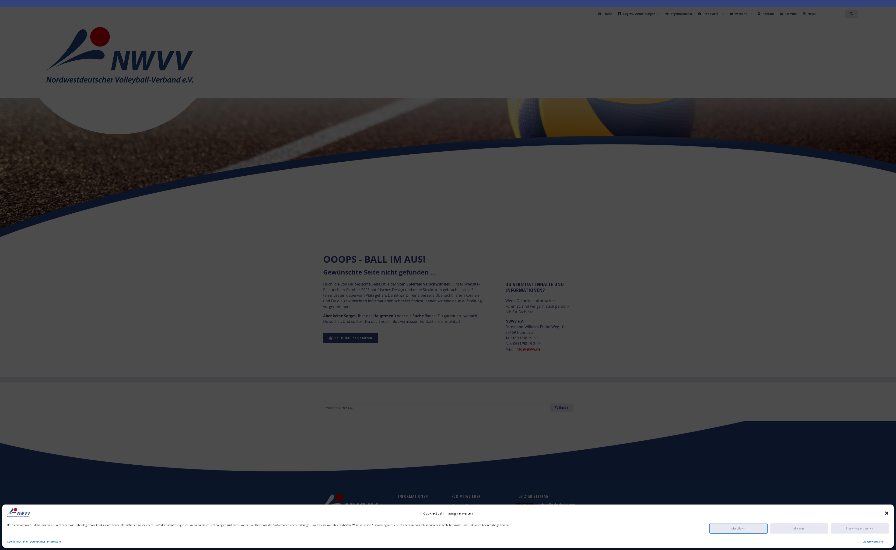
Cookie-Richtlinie (17, 541)
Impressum (54, 541)
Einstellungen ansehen (859, 528)
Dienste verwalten (873, 541)
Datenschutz (37, 541)
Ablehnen (799, 528)
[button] (886, 513)
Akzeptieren (738, 528)
